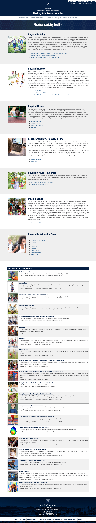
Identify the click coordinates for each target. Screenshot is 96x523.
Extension (71, 1)
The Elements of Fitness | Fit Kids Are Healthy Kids (32, 460)
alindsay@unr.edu (48, 511)
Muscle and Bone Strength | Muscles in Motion (31, 405)
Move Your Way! (35, 254)
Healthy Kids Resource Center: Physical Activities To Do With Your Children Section (41, 371)
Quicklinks (88, 1)
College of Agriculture (79, 1)
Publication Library (52, 18)
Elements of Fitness (36, 121)
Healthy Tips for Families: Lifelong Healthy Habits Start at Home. (36, 394)
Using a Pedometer (36, 252)
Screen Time (34, 161)
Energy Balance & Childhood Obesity (85, 3)
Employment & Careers (57, 519)
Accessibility (23, 519)
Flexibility (33, 127)
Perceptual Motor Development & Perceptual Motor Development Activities (51, 95)
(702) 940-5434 (49, 513)
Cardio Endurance (35, 123)
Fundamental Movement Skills (39, 93)
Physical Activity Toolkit (37, 18)
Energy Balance (23, 283)
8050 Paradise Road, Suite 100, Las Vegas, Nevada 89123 (48, 509)
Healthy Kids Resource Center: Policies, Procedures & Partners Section (37, 383)
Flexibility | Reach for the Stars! (27, 305)
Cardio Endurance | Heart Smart (27, 272)
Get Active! (33, 242)
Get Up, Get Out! (35, 250)
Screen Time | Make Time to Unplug (28, 438)
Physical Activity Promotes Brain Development (43, 55)
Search (93, 1)
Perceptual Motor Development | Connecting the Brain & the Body (36, 416)
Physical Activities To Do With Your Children (42, 182)
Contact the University (32, 519)
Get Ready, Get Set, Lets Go (38, 240)
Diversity (16, 519)
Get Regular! (34, 248)
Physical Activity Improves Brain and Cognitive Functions (34, 427)
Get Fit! (33, 244)
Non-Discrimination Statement (70, 519)
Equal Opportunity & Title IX (45, 519)
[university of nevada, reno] (48, 501)
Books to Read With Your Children (39, 184)
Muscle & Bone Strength (37, 125)
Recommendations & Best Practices (68, 18)
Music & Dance (73, 3)
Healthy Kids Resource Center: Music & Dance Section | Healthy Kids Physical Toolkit (41, 360)
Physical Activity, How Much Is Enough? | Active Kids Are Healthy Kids (49, 53)
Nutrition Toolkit (23, 18)
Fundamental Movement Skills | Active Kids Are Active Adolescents (36, 316)
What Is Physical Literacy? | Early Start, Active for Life (33, 482)
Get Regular (22, 338)
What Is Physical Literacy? (37, 91)
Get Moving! (34, 246)
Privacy (80, 519)
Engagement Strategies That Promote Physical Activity (45, 57)
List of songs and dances (37, 223)
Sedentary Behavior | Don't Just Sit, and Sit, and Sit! (32, 449)
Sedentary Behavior (36, 159)
